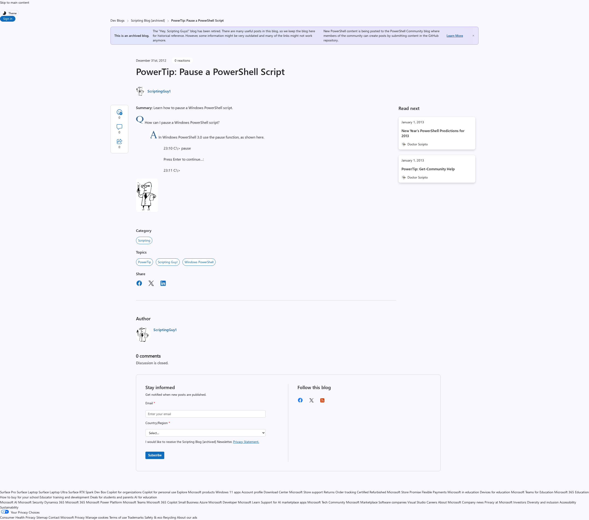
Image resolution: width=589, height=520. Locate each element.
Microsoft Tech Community (326, 502)
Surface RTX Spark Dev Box (87, 492)
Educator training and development (64, 497)
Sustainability (9, 507)
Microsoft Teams (134, 502)
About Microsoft (449, 502)
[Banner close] (473, 35)
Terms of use (118, 517)
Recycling (169, 517)
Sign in (7, 18)
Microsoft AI (8, 502)
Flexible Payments (434, 492)
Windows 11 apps (228, 492)
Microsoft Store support (306, 492)
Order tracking (345, 492)
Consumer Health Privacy (17, 517)
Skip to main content (14, 2)
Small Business (188, 502)
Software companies (392, 502)
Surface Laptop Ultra (53, 492)
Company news (473, 502)
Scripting (144, 240)
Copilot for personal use (159, 492)
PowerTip (144, 262)
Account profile (252, 492)
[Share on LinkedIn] (163, 284)
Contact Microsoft (61, 517)
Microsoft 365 (75, 502)
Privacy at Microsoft (498, 502)
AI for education (145, 497)
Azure (203, 502)
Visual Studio (416, 502)
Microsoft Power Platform (104, 502)
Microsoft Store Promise (404, 492)
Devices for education (495, 492)
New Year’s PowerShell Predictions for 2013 (433, 133)
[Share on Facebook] (139, 284)
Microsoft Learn (249, 502)
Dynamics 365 (54, 502)
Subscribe (155, 455)
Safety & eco (153, 517)
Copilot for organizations (124, 492)
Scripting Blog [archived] (148, 20)
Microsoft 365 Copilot (162, 502)
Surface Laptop (27, 492)
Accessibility (568, 502)
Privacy (80, 517)
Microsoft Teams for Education (532, 492)
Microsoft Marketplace (362, 502)
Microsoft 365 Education (571, 492)
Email (150, 403)
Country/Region (157, 423)
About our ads (187, 517)
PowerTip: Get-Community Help (428, 168)
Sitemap (42, 517)
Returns (329, 492)
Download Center (276, 492)
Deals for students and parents (111, 497)
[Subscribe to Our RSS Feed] (322, 402)
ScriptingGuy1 (158, 91)
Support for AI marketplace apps (283, 502)
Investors (519, 502)
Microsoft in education (463, 492)
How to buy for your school (19, 497)
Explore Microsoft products (196, 492)
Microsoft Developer (222, 502)
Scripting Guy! (168, 262)
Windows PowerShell (199, 262)
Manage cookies (97, 517)
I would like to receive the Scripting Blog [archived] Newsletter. (202, 441)
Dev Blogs (117, 20)
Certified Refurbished (371, 492)
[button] (140, 122)
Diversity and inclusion (543, 502)
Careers (432, 502)
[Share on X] (151, 284)
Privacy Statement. (246, 441)
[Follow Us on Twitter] (311, 402)
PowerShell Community (406, 31)
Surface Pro (8, 492)
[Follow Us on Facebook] (300, 402)
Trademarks (136, 517)
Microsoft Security (30, 502)
